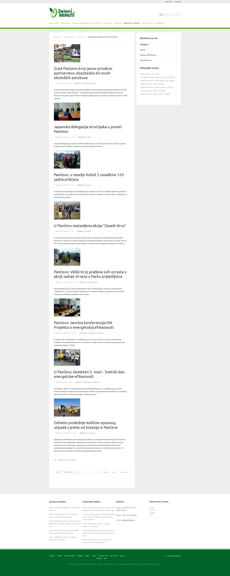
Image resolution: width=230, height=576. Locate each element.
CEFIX (142, 50)
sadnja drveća (145, 94)
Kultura (108, 23)
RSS (151, 515)
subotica (167, 94)
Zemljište (92, 433)
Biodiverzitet (93, 282)
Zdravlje (81, 37)
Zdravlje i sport (132, 23)
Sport (105, 558)
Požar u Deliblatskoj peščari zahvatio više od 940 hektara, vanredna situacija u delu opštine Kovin (65, 523)
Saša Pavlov (158, 94)
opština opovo (160, 87)
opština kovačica (147, 87)
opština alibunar (159, 84)
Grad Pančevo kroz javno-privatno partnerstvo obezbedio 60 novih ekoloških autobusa (83, 73)
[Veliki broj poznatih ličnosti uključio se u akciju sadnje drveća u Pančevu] (67, 257)
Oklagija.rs (144, 44)
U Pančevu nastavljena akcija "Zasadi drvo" (90, 225)
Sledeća (105, 472)
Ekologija (97, 23)
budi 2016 (155, 74)
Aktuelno (65, 23)
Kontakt (178, 2)
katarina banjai (146, 84)
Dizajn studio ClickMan (174, 556)
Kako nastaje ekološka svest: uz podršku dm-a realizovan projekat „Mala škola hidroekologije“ (99, 509)
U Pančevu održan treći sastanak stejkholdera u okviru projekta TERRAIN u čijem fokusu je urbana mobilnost (99, 517)
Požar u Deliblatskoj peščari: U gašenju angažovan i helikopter (62, 538)
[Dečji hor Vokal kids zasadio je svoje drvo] (67, 159)
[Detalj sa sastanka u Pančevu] (67, 112)
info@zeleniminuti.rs (128, 520)
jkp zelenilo (170, 81)
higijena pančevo (146, 81)
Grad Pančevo (169, 77)
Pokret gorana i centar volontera (152, 91)
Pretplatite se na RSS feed (67, 460)
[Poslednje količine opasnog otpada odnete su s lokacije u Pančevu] (67, 407)
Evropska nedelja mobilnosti (151, 77)
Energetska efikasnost (96, 333)
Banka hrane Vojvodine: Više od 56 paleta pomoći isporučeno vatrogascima (63, 515)
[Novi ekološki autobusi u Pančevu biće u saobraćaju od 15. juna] (67, 53)
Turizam (118, 23)
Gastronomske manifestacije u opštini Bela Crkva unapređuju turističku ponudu (64, 532)
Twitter (152, 507)
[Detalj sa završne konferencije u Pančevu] (67, 307)
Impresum (169, 2)
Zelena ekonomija (81, 23)
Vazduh (88, 185)
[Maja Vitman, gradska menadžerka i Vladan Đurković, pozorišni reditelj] (67, 210)
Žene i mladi (148, 23)
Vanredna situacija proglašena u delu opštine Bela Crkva (64, 509)
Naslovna (54, 23)
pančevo (170, 87)
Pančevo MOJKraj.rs (148, 55)
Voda (88, 137)
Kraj (114, 472)
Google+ (152, 512)
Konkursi (160, 23)
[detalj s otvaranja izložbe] (67, 357)
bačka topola (145, 74)
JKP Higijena (160, 81)
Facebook (153, 510)
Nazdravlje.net (145, 60)
